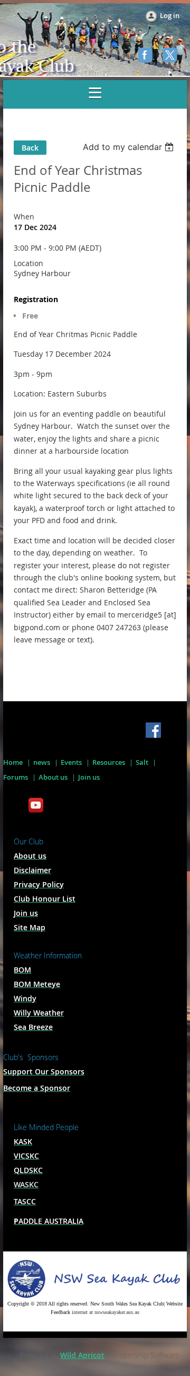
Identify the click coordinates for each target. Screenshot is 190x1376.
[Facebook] (146, 56)
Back (30, 148)
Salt (142, 762)
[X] (171, 56)
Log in (169, 15)
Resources (108, 762)
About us (53, 777)
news (41, 762)
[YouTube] (35, 806)
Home (13, 762)
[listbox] (129, 146)
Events (71, 762)
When (24, 216)
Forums (15, 777)
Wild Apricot (82, 1355)
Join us (89, 777)
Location (28, 263)
